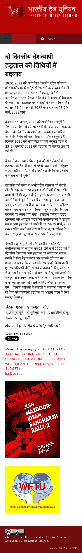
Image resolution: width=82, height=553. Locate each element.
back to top (13, 373)
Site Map (71, 547)
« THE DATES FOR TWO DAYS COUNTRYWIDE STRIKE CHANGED (35, 354)
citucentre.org (13, 537)
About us (56, 547)
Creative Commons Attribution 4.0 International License (37, 538)
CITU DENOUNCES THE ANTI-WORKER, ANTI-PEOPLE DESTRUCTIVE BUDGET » (35, 364)
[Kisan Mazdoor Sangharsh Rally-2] (32, 419)
